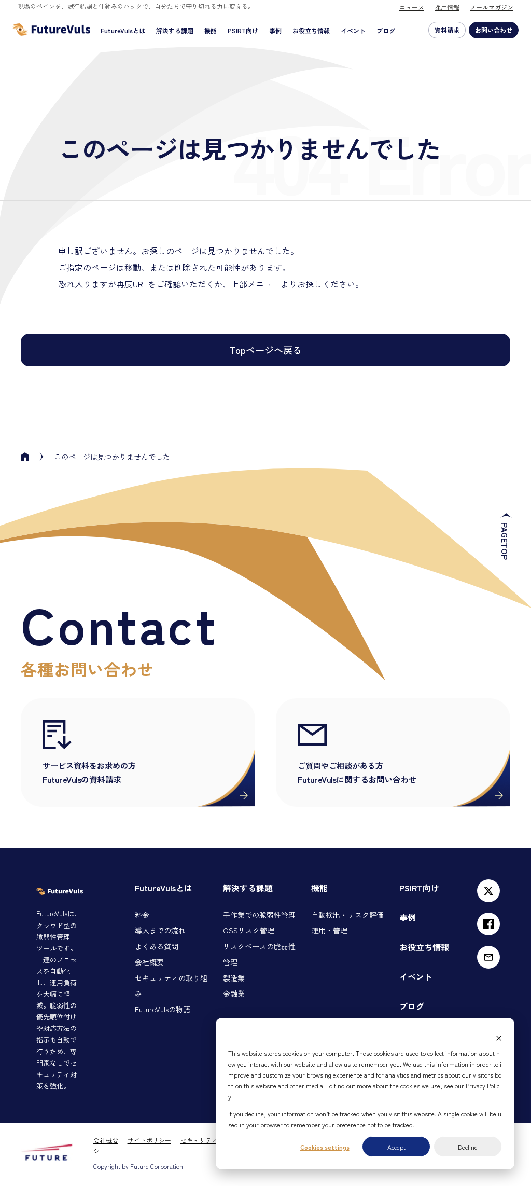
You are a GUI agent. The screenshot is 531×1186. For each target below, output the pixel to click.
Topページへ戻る (266, 349)
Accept (396, 1146)
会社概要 (149, 962)
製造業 (234, 978)
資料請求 (447, 29)
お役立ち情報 (311, 30)
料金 (142, 914)
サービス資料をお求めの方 (89, 772)
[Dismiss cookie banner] (499, 1035)
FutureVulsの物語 (162, 1009)
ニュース (411, 7)
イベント (353, 30)
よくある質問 (156, 946)
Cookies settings (325, 1146)
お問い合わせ (493, 29)
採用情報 (447, 7)
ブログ (385, 30)
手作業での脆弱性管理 (259, 914)
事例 (275, 30)
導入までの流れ (160, 930)
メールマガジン (491, 7)
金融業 (234, 993)
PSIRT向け (243, 30)
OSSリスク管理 (248, 930)
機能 (210, 30)
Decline (468, 1146)
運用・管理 (329, 930)
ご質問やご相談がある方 (357, 772)
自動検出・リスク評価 (347, 914)
